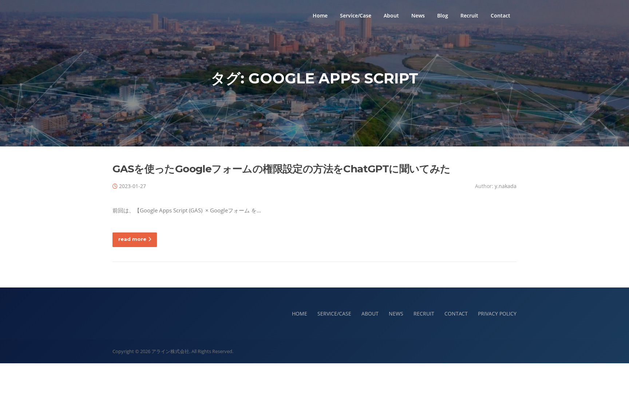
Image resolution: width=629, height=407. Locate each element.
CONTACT (456, 313)
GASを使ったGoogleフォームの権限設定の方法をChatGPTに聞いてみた (281, 169)
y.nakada (506, 186)
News (418, 15)
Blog (442, 15)
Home (320, 15)
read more (132, 239)
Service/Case (355, 15)
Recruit (469, 15)
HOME (299, 313)
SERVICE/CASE (334, 313)
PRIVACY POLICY (497, 313)
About (391, 15)
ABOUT (370, 313)
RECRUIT (424, 313)
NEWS (396, 313)
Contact (500, 15)
